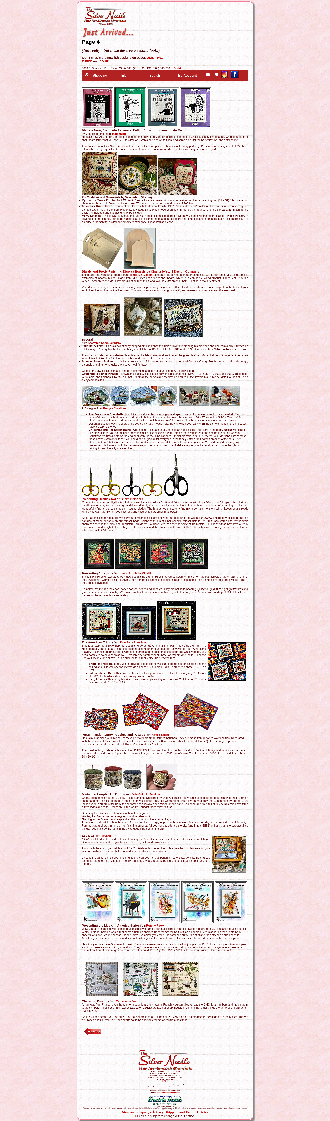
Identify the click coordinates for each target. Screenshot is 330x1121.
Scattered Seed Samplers (104, 343)
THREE (87, 61)
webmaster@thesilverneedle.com (168, 1087)
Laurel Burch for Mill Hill (135, 573)
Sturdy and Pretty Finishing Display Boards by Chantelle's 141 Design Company (140, 271)
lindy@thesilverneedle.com (168, 1092)
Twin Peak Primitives (133, 642)
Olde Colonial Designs (146, 794)
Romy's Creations (114, 408)
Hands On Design (141, 274)
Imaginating (119, 133)
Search (154, 75)
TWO (158, 57)
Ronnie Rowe (155, 925)
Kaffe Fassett (160, 734)
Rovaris (106, 835)
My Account (187, 75)
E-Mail (178, 68)
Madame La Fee (126, 1001)
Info (124, 75)
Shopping (100, 75)
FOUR (104, 61)
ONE (150, 57)
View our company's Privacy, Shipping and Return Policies (165, 1112)
